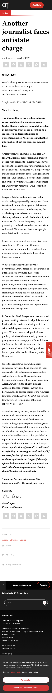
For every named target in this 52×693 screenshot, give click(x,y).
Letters (5, 13)
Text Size (10, 555)
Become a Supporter (22, 585)
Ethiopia (13, 540)
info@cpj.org (7, 653)
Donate (43, 585)
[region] (26, 674)
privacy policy (16, 672)
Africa (5, 540)
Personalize (26, 680)
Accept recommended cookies (26, 688)
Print (8, 546)
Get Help (36, 5)
